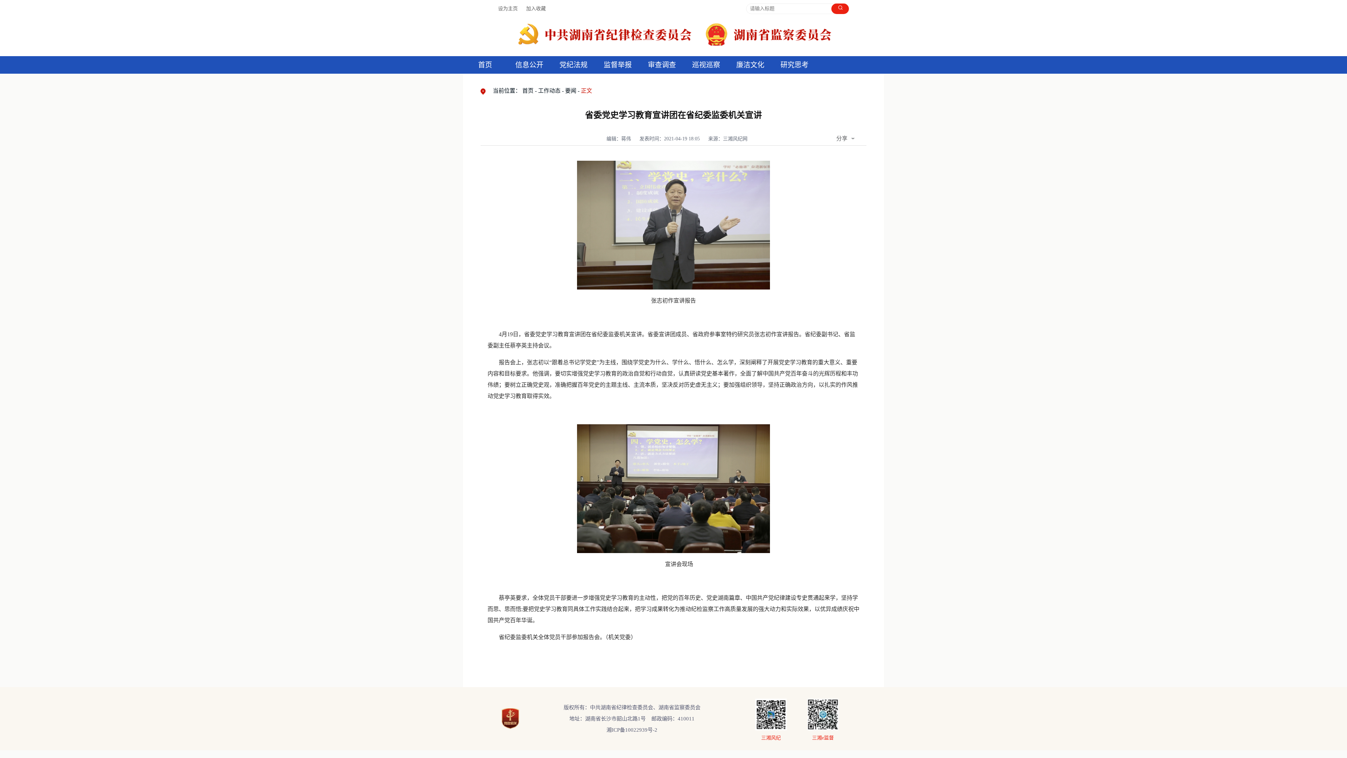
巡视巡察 (706, 65)
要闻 (570, 91)
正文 (586, 91)
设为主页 (508, 8)
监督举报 (618, 65)
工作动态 (549, 91)
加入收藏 (536, 8)
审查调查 (662, 65)
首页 (485, 65)
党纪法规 (573, 65)
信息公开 (529, 65)
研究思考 (794, 65)
